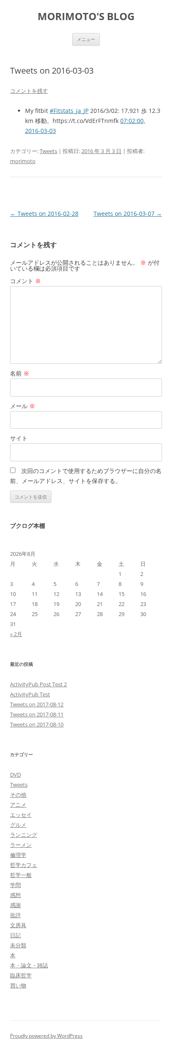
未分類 (18, 945)
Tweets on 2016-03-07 (128, 213)
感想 (15, 895)
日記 (15, 935)
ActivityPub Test (30, 694)
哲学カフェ (23, 865)
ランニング (23, 835)
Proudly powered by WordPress (46, 1035)
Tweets (48, 151)
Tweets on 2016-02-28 (44, 213)
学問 (15, 885)
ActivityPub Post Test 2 (38, 684)
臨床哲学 (21, 975)
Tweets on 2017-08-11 (36, 714)
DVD (15, 774)
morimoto (22, 161)
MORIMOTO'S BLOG (86, 16)
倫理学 (18, 855)
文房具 (18, 925)
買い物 (18, 985)
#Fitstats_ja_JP (69, 111)
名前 (19, 373)
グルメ (18, 825)
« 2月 (16, 634)
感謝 (15, 905)
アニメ (18, 804)
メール (22, 406)
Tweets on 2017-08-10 (36, 724)
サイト (19, 438)
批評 (15, 915)
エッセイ (21, 814)
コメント (25, 281)
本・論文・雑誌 (29, 965)
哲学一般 (21, 875)
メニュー (86, 39)
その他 (18, 794)
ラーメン (21, 845)
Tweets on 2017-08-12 (36, 704)
